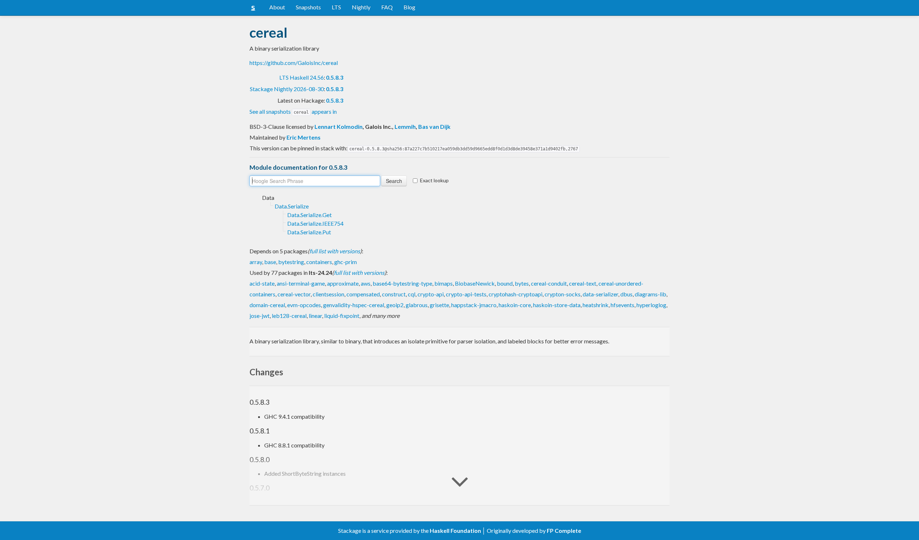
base (270, 261)
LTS (336, 7)
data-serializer (600, 294)
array (255, 261)
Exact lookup (434, 180)
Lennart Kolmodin (338, 126)
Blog (409, 7)
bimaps (443, 283)
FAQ (387, 7)
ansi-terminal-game (301, 283)
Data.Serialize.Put (309, 232)
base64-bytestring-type (402, 283)
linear (315, 315)
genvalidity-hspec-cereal (353, 304)
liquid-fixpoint (341, 315)
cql (411, 294)
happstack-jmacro (473, 304)
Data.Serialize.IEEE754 (315, 223)
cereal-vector (294, 294)
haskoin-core (515, 304)
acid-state (262, 283)
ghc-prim (345, 261)
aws (365, 283)
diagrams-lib (650, 294)
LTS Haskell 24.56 (301, 77)
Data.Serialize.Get (309, 214)
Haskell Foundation (455, 530)
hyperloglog (651, 304)
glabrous (417, 304)
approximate (343, 283)
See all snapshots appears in (293, 111)
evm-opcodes (304, 304)
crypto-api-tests (466, 294)
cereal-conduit (549, 283)
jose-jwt (259, 315)
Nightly (361, 7)
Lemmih (405, 126)
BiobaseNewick (475, 283)
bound (505, 283)
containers (319, 261)
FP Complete (564, 530)
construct (394, 294)
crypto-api (430, 294)
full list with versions (334, 251)
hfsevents (622, 304)
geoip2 (394, 304)
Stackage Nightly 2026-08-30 (287, 88)
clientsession (328, 294)
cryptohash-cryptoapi (515, 294)
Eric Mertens (303, 137)
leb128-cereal (289, 315)
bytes (522, 283)
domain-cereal (267, 304)
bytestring (291, 261)
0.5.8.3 (334, 77)
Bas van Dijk (434, 126)
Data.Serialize (292, 206)
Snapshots (308, 7)
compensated (363, 294)
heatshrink (595, 304)
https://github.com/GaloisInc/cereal (293, 62)
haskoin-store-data (556, 304)
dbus (626, 294)
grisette (439, 304)
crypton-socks (562, 294)
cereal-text (582, 283)
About (277, 7)
